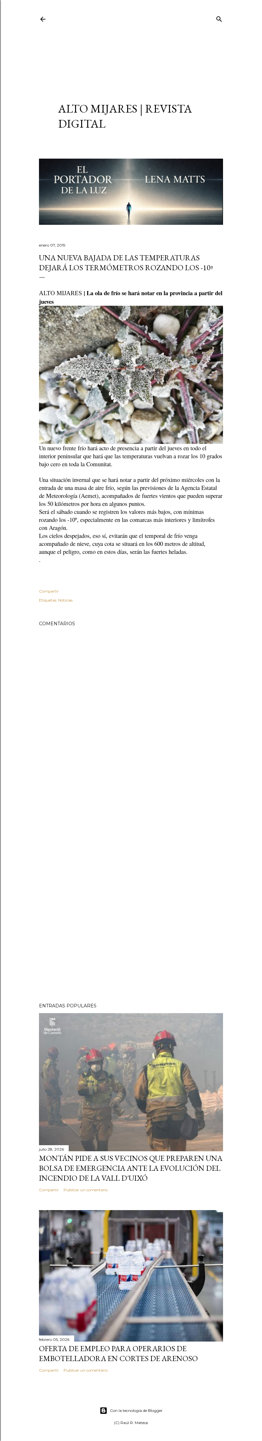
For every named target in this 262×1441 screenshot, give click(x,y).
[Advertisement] (131, 56)
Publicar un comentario (86, 1189)
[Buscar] (219, 18)
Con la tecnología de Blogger (136, 1410)
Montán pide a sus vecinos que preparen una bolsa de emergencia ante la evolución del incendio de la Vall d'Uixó (130, 1168)
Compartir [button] (49, 591)
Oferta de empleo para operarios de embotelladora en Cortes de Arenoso (118, 1353)
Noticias (65, 600)
